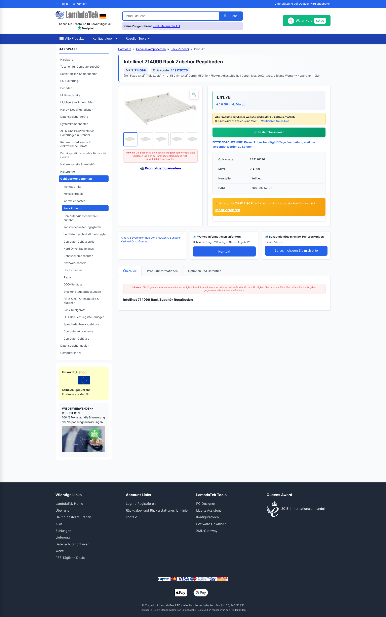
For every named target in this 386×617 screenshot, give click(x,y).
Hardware (66, 59)
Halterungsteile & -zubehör (77, 164)
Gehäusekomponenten (76, 178)
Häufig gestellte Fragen (73, 517)
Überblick (130, 271)
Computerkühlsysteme (78, 331)
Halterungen (68, 171)
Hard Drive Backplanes (79, 248)
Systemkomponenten (74, 124)
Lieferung (62, 537)
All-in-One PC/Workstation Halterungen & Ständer (77, 133)
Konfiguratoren (207, 517)
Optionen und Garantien (204, 271)
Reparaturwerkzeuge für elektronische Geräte (76, 144)
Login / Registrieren (141, 504)
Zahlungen (63, 531)
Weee (59, 551)
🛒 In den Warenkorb (269, 132)
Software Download (211, 524)
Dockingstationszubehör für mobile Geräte (83, 155)
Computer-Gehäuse (76, 338)
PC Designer (205, 504)
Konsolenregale (73, 193)
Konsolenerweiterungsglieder (82, 227)
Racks (68, 277)
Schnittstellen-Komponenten (78, 73)
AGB (58, 524)
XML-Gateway (207, 531)
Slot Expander (73, 270)
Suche (233, 16)
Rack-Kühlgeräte (74, 310)
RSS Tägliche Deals (70, 558)
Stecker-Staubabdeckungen (82, 291)
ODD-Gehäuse (73, 284)
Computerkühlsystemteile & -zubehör (83, 218)
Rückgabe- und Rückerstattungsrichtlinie (157, 510)
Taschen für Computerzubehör (80, 66)
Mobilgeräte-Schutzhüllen (77, 102)
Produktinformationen (162, 271)
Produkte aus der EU (166, 26)
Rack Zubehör (73, 208)
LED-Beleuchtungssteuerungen (84, 317)
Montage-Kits (72, 186)
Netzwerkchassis (75, 263)
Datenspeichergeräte (74, 116)
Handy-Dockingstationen (76, 109)
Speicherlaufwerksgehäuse (81, 324)
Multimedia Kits (70, 95)
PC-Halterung (69, 80)
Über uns (62, 510)
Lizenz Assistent (208, 510)
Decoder (66, 88)
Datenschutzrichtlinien (72, 544)
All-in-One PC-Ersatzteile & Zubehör (81, 300)
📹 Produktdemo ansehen (160, 168)
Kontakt (224, 251)
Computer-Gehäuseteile (79, 241)
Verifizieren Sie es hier (275, 121)
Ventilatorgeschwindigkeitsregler (85, 234)
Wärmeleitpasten (74, 201)
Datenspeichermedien (74, 345)
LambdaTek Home (69, 504)
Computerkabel (70, 352)
